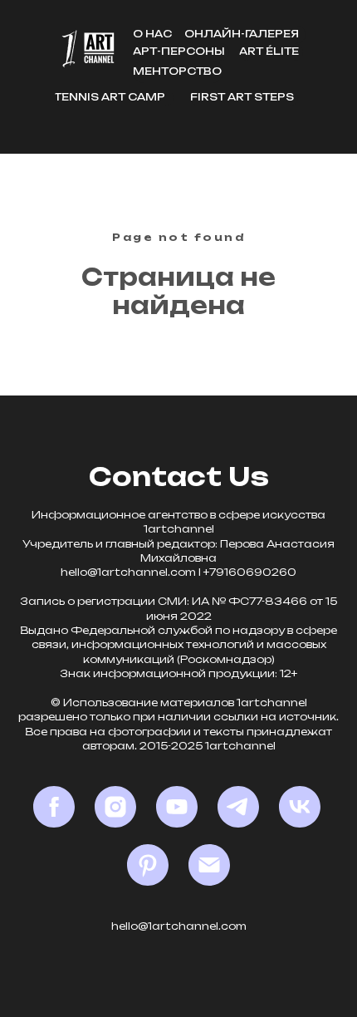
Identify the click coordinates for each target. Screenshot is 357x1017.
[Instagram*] (115, 807)
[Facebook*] (54, 807)
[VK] (299, 807)
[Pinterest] (148, 865)
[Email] (209, 865)
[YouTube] (177, 807)
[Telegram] (238, 807)
